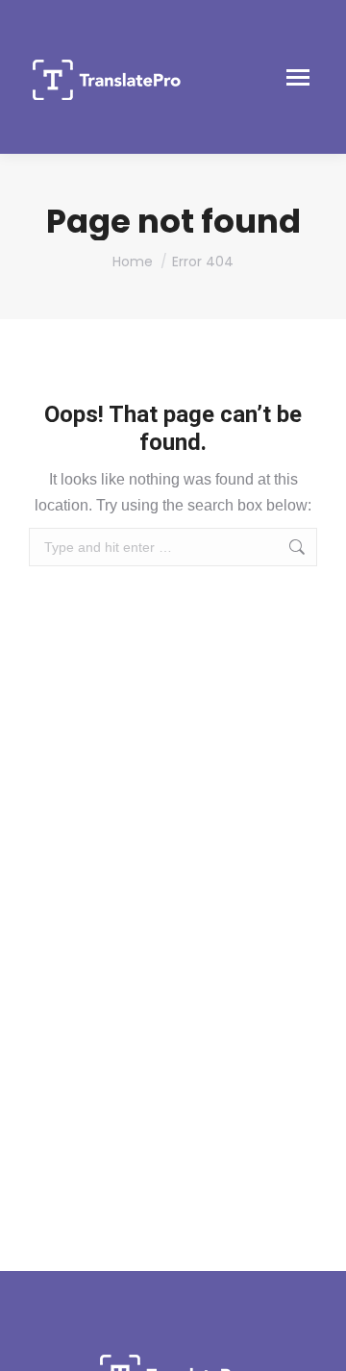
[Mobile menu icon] (298, 77)
